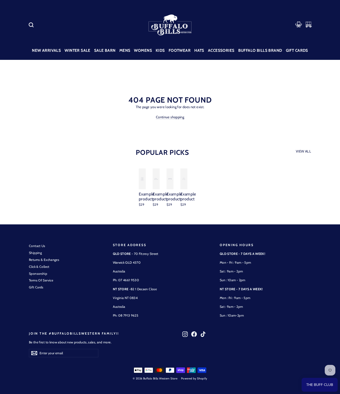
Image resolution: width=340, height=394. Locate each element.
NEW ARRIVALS (46, 50)
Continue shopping (170, 117)
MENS (124, 50)
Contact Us (37, 246)
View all (303, 151)
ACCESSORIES (221, 50)
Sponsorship (38, 273)
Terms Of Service (41, 280)
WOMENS (143, 50)
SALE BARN (105, 50)
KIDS (160, 50)
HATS (199, 50)
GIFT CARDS (297, 50)
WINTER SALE (77, 50)
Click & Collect (39, 267)
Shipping (35, 253)
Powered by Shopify (194, 378)
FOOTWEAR (180, 50)
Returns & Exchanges (44, 260)
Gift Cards (36, 287)
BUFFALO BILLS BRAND (260, 50)
